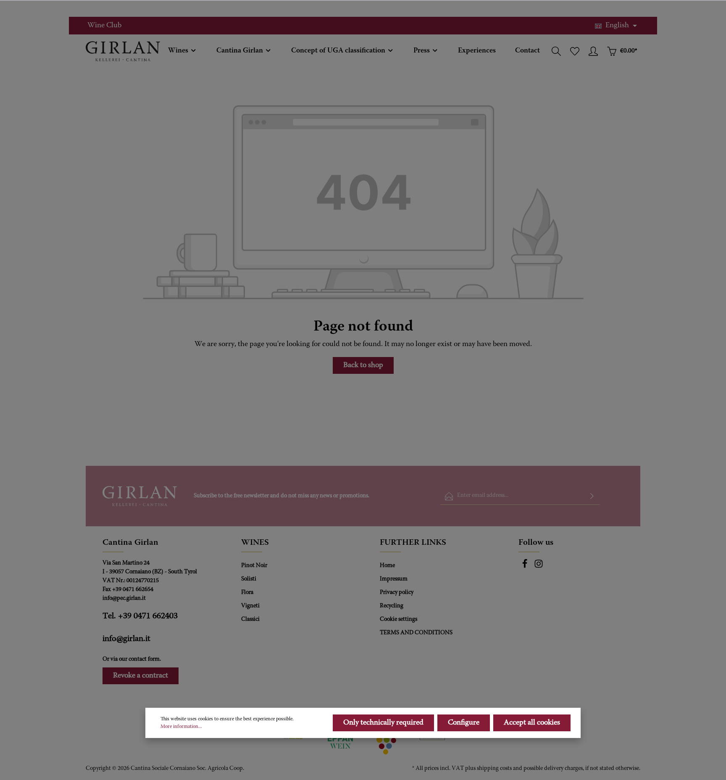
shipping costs (494, 769)
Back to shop (363, 365)
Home (387, 566)
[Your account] (593, 51)
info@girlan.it (126, 639)
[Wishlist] (574, 51)
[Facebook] (525, 567)
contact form (144, 659)
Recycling (391, 606)
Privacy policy (396, 593)
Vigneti (250, 606)
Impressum (394, 579)
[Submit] (592, 496)
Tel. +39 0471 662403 (140, 616)
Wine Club (104, 25)
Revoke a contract (140, 676)
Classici (250, 619)
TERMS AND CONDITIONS (416, 633)
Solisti (248, 579)
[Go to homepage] (123, 51)
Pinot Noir (254, 566)
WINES (255, 542)
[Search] (556, 51)
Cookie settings (398, 619)
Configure (463, 723)
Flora (247, 593)
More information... (181, 726)
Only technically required (383, 723)
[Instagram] (538, 567)
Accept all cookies (532, 723)
